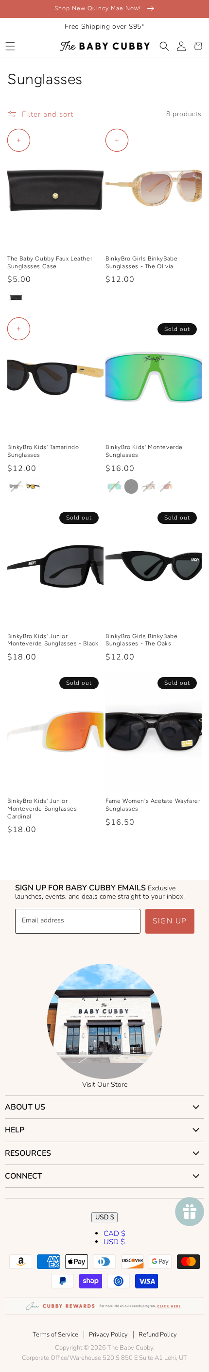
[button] (9, 46)
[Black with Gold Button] (16, 297)
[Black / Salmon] (148, 486)
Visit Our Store (104, 1084)
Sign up (170, 921)
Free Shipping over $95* (105, 26)
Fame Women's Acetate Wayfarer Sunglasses (152, 805)
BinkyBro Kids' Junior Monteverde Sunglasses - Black (52, 640)
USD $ (104, 1217)
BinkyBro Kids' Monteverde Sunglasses (144, 451)
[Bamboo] (16, 486)
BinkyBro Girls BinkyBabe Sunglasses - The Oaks (141, 640)
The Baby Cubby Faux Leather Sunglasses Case (49, 262)
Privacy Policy (108, 1334)
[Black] (131, 486)
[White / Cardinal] (165, 486)
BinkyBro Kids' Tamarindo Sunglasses (43, 451)
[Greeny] (114, 486)
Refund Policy (158, 1334)
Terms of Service (55, 1334)
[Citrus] (33, 486)
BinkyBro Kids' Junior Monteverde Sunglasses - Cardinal (44, 808)
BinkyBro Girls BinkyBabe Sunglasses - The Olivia (141, 262)
